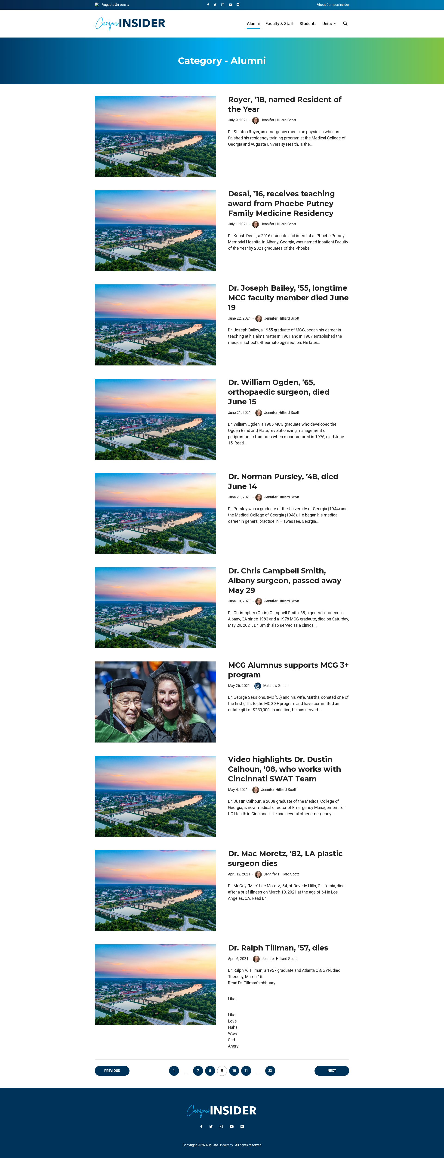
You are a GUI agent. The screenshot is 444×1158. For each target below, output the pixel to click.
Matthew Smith (275, 685)
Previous (112, 1071)
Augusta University (115, 4)
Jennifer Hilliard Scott (278, 120)
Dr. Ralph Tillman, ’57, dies (278, 947)
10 (234, 1071)
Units (327, 23)
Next (332, 1071)
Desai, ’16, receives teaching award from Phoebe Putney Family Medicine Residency (281, 203)
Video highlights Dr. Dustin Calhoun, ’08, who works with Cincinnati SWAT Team (284, 769)
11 (246, 1071)
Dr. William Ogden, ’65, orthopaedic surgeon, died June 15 (279, 392)
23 (270, 1071)
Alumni (253, 23)
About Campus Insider (333, 4)
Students (308, 23)
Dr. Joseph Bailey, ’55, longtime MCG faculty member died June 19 (288, 297)
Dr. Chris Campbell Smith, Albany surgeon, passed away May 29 (284, 580)
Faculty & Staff (279, 23)
